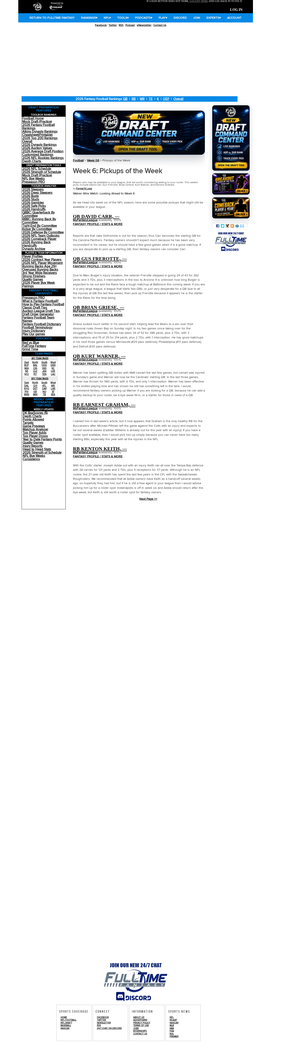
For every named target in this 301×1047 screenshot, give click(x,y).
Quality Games (32, 279)
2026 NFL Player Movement (42, 263)
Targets (28, 423)
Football (78, 160)
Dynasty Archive (33, 249)
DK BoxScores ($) (35, 413)
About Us (138, 1017)
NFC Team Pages (39, 378)
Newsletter (104, 1022)
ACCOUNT (234, 18)
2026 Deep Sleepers (37, 193)
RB (134, 99)
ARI (53, 385)
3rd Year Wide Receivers (39, 273)
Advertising (140, 1020)
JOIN (196, 18)
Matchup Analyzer (35, 429)
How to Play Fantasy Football (43, 304)
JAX (44, 371)
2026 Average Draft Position (42, 151)
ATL (44, 385)
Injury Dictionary (33, 331)
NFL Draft (66, 1022)
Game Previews (34, 426)
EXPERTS (213, 18)
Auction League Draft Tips (41, 311)
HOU (44, 365)
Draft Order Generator (38, 314)
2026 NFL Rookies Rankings (43, 158)
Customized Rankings (37, 155)
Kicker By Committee (37, 229)
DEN (53, 365)
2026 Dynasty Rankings (39, 145)
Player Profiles (32, 256)
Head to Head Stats (37, 449)
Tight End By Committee (39, 226)
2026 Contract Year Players (41, 260)
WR (142, 99)
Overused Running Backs (40, 270)
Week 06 (93, 160)
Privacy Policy (141, 1022)
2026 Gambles (33, 203)
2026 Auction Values (37, 148)
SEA (53, 394)
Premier (174, 1036)
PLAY (163, 18)
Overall (178, 99)
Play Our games (33, 334)
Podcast (130, 25)
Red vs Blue (30, 343)
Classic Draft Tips (34, 308)
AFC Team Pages (40, 358)
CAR (44, 388)
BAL (35, 365)
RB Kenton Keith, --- (100, 448)
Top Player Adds (34, 433)
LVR (53, 371)
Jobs (136, 1028)
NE (26, 371)
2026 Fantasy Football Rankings (38, 126)
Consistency (31, 459)
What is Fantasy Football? (40, 301)
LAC (53, 374)
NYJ (26, 374)
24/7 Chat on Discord (109, 1028)
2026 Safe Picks (34, 206)
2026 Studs (30, 199)
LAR (53, 388)
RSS (121, 25)
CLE (35, 371)
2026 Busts (30, 196)
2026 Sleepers (33, 189)
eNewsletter (144, 25)
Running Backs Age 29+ (39, 266)
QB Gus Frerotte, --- (100, 258)
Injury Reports (33, 446)
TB (44, 394)
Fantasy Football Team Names (38, 319)
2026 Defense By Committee (43, 232)
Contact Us (159, 25)
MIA (26, 368)
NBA (172, 1028)
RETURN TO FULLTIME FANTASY (52, 18)
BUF (26, 365)
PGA (172, 1031)
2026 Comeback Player (39, 239)
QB (125, 99)
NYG (26, 388)
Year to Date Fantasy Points (42, 439)
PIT (35, 374)
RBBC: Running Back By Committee (39, 221)
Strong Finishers (33, 276)
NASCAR (65, 1028)
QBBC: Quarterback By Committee (38, 214)
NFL (107, 18)
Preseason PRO (33, 182)
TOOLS (123, 18)
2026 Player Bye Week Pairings (38, 284)
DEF (166, 99)
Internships (140, 1031)
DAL (26, 385)
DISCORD (180, 18)
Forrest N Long (84, 188)
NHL (172, 1033)
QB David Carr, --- (96, 216)
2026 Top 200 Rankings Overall (40, 140)
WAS (26, 394)
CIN (35, 368)
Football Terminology (37, 327)
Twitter (113, 25)
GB (35, 391)
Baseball (66, 1025)
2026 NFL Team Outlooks (40, 236)
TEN (44, 374)
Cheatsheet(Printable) (37, 135)
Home (64, 1017)
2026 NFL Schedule (36, 169)
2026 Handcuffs (34, 209)
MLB (172, 1025)
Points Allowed (33, 419)
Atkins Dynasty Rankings (40, 131)
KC (53, 368)
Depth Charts (31, 161)
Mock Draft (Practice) (37, 122)
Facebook (101, 25)
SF (53, 391)
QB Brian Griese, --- (98, 307)
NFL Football (68, 1020)
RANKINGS (89, 18)
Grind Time (30, 349)
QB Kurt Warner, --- (99, 356)
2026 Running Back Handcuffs (36, 244)
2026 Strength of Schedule (41, 172)
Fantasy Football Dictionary (41, 324)
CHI (35, 385)
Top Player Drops (35, 436)
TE (151, 99)
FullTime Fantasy (34, 346)
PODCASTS (143, 18)
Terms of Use (141, 1025)
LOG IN (236, 9)
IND (44, 368)
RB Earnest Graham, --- (104, 404)
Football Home (33, 118)
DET (35, 388)
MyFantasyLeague (85, 220)
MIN (35, 394)
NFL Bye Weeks (33, 179)
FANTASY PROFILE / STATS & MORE (98, 224)
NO (44, 391)
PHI (26, 391)
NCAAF (173, 1020)
